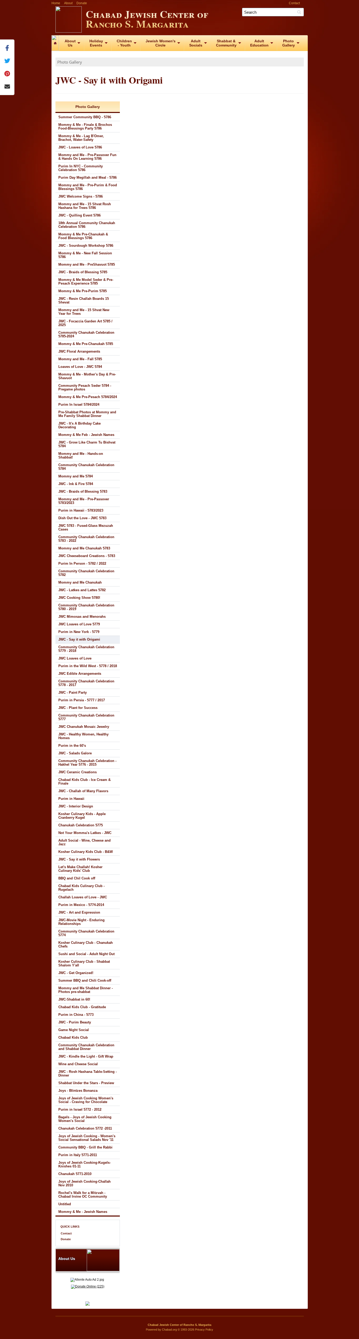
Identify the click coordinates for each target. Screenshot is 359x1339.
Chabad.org (169, 1329)
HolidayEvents (96, 43)
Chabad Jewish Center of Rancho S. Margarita (147, 18)
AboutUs (70, 43)
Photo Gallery (69, 62)
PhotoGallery (288, 43)
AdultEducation (259, 43)
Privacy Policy (204, 1329)
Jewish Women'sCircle (161, 43)
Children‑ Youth (124, 43)
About (68, 3)
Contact (294, 3)
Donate (81, 3)
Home (56, 3)
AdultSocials (195, 43)
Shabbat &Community (226, 43)
